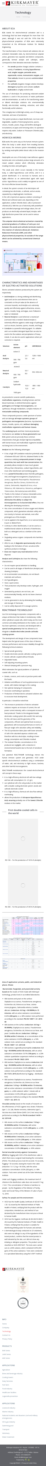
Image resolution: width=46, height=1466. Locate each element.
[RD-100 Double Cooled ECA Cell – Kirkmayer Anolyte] (23, 839)
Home (18, 17)
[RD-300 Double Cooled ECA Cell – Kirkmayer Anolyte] (23, 885)
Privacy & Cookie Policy (29, 1463)
